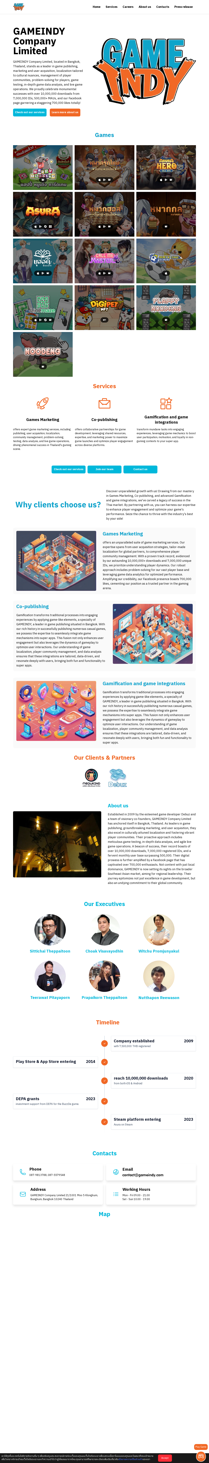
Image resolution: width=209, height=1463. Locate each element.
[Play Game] (201, 1456)
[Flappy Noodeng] (166, 307)
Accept (165, 1458)
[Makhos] (104, 214)
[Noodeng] (43, 354)
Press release (183, 7)
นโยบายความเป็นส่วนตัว (130, 1459)
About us (145, 7)
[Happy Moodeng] (43, 167)
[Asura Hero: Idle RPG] (166, 167)
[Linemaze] (43, 307)
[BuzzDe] (43, 261)
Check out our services (30, 112)
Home (96, 7)
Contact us (140, 469)
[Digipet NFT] (104, 307)
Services (111, 7)
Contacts (162, 7)
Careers (128, 7)
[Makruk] (104, 167)
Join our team (104, 469)
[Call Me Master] (104, 261)
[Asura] (43, 214)
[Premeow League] (166, 261)
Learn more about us (65, 112)
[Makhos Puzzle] (166, 214)
